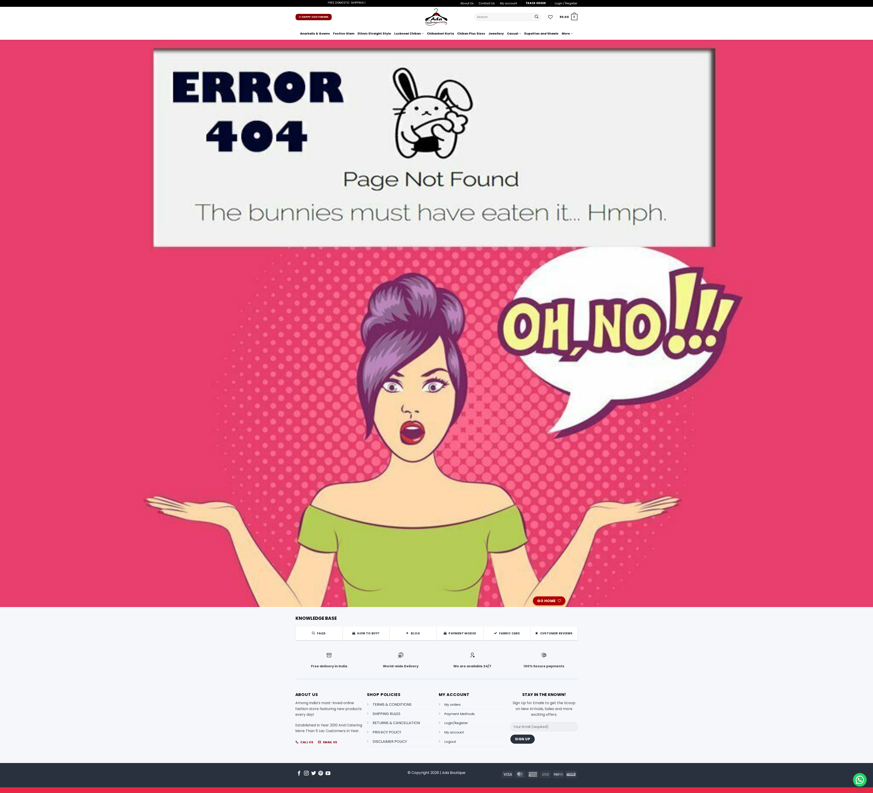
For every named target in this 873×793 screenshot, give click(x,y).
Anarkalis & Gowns (315, 33)
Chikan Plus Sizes (471, 33)
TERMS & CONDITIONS (392, 704)
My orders (452, 704)
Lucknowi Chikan (407, 33)
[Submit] (536, 17)
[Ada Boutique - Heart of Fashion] (436, 17)
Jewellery (496, 33)
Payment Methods (459, 714)
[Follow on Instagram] (306, 773)
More (566, 33)
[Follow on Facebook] (299, 773)
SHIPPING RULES (386, 713)
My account (508, 3)
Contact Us (487, 3)
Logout (450, 741)
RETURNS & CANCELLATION (396, 722)
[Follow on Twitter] (313, 773)
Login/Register (456, 723)
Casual (512, 33)
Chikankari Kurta (440, 33)
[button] (566, 3)
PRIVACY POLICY (387, 732)
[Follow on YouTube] (328, 773)
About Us (467, 3)
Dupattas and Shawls (541, 33)
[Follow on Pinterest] (320, 773)
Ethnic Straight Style (374, 33)
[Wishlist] (550, 17)
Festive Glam (343, 33)
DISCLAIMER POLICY (390, 741)
